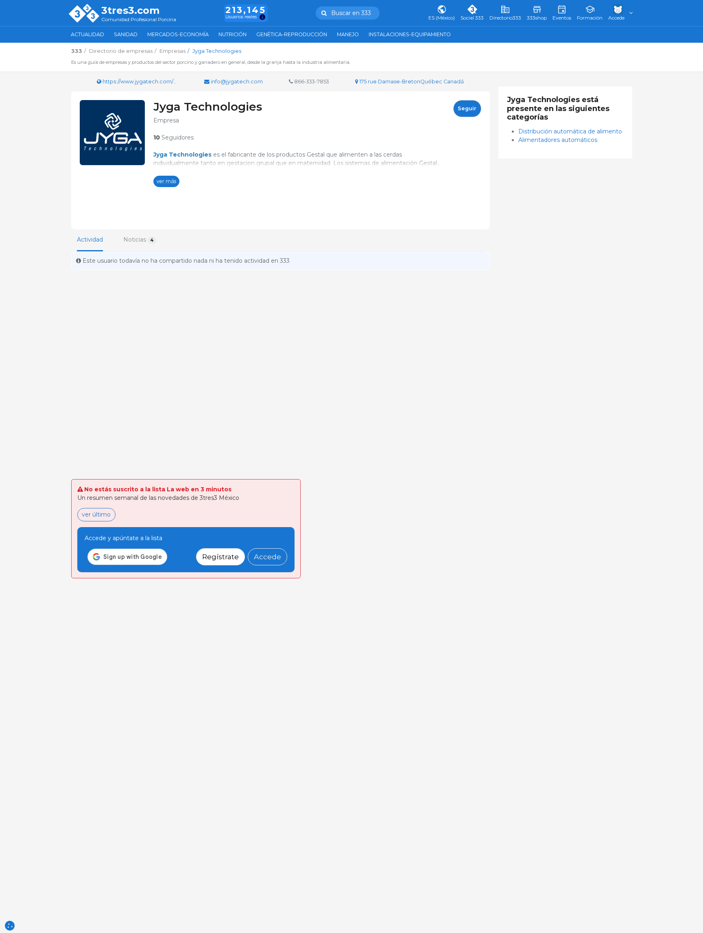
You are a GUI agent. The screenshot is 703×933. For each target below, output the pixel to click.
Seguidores (173, 137)
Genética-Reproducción (291, 34)
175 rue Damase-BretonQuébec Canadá (411, 81)
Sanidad (126, 34)
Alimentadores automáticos (557, 140)
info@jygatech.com (236, 81)
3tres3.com (130, 10)
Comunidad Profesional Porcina (138, 19)
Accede (267, 556)
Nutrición (232, 34)
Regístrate (220, 556)
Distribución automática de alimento (571, 131)
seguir (467, 108)
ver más (166, 181)
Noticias (138, 239)
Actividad (90, 239)
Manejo (348, 34)
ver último (96, 514)
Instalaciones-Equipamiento (410, 34)
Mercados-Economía (178, 34)
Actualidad (87, 34)
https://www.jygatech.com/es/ (141, 81)
